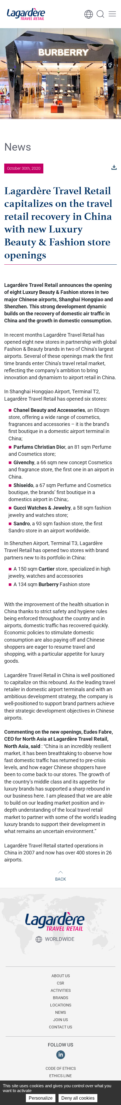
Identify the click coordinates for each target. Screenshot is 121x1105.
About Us (60, 976)
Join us (60, 1019)
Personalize (41, 1098)
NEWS (60, 1012)
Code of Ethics (61, 1068)
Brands (60, 997)
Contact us (60, 1027)
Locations (60, 1005)
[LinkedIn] (60, 1054)
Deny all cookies (78, 1098)
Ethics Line (60, 1075)
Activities (61, 990)
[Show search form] (100, 14)
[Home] (26, 14)
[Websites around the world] (88, 14)
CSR (60, 983)
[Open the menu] (112, 14)
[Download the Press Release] (114, 167)
